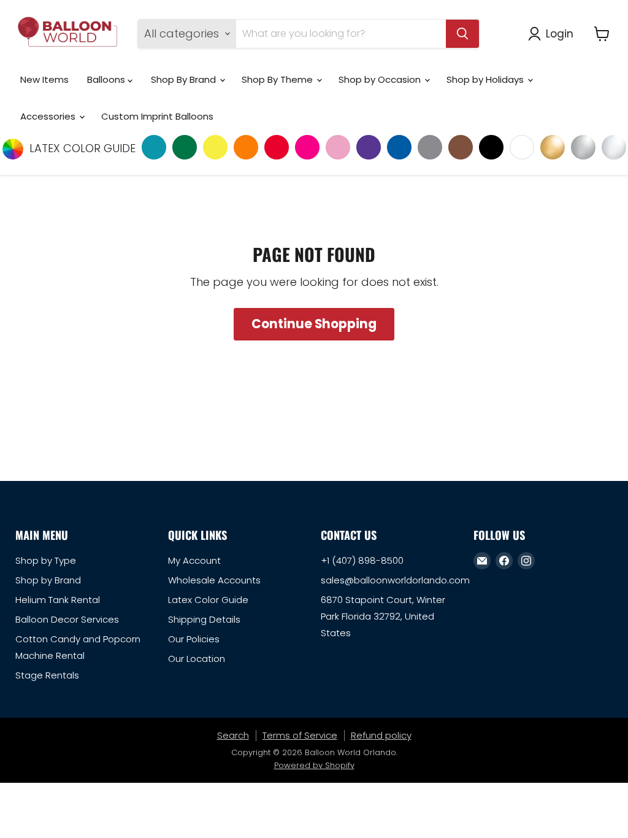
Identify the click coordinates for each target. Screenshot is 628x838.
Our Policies (194, 638)
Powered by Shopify (314, 765)
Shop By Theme (278, 79)
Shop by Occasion (381, 79)
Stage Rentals (47, 675)
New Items (44, 79)
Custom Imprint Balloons (157, 116)
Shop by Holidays (486, 79)
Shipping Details (204, 619)
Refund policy (381, 735)
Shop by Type (45, 560)
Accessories (49, 116)
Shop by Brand (48, 580)
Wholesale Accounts (214, 580)
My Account (194, 560)
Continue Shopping (314, 324)
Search (233, 735)
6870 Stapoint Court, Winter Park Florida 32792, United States (383, 616)
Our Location (196, 658)
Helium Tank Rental (57, 599)
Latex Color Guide (208, 599)
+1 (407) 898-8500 (362, 560)
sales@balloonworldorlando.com (395, 580)
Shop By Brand (184, 79)
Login (559, 33)
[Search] (462, 34)
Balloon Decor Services (67, 619)
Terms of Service (299, 735)
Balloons (107, 79)
